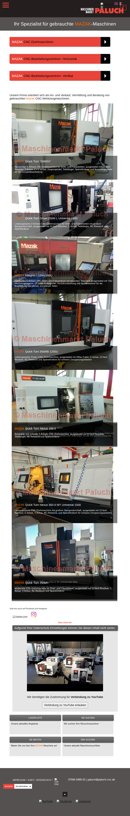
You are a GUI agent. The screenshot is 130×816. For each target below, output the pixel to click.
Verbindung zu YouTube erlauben (65, 705)
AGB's (31, 780)
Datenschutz (43, 780)
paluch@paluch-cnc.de (101, 779)
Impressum (19, 780)
